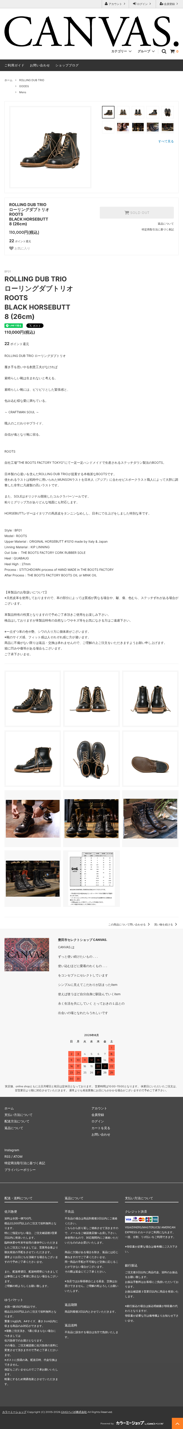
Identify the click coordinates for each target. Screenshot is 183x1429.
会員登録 (169, 4)
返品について (166, 223)
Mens (22, 92)
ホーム (8, 80)
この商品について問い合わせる (127, 924)
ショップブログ (67, 65)
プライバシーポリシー (20, 1170)
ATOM (17, 1156)
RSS (7, 1156)
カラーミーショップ (14, 1412)
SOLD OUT (139, 213)
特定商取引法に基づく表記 (158, 229)
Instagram (11, 1150)
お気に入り (22, 248)
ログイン (142, 4)
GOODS (24, 86)
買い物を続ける (164, 924)
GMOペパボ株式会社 (74, 1412)
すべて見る (166, 141)
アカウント (115, 4)
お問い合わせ (40, 65)
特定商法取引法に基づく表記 (24, 1163)
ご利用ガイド (14, 65)
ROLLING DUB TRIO (31, 80)
